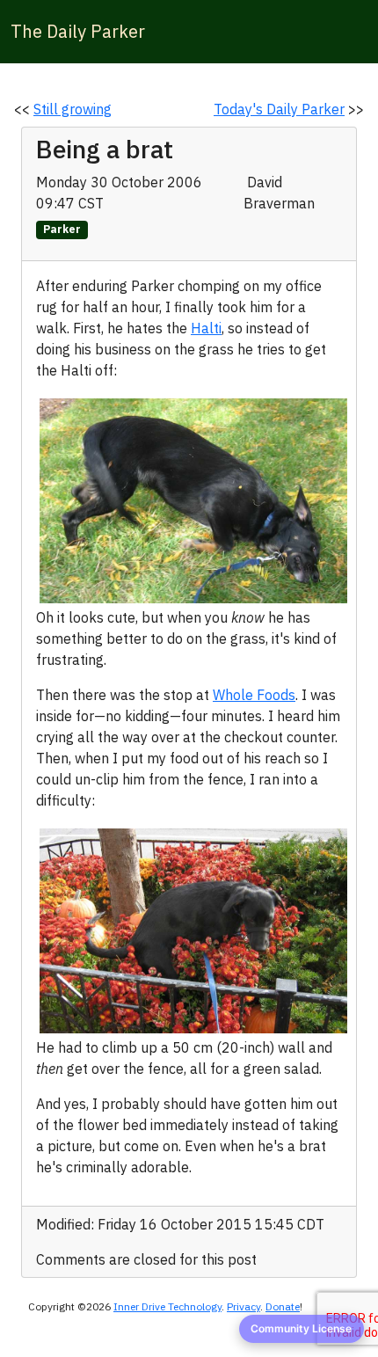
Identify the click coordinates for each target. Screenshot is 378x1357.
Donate (282, 1306)
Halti (206, 328)
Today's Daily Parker (279, 109)
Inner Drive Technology (167, 1306)
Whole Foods (254, 695)
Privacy (243, 1306)
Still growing (72, 109)
